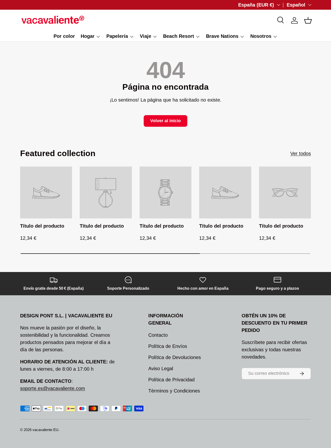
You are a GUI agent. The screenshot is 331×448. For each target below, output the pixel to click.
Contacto (158, 335)
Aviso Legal (160, 368)
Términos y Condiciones (174, 390)
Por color (64, 36)
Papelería (117, 36)
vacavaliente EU (45, 430)
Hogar (88, 36)
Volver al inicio (165, 120)
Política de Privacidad (171, 379)
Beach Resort (178, 36)
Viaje (145, 36)
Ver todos (300, 153)
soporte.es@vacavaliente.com (52, 388)
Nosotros (260, 36)
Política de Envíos (167, 346)
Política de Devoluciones (174, 357)
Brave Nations (222, 36)
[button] (308, 20)
